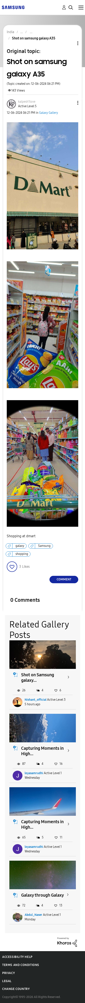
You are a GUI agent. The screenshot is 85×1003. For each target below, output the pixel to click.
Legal (7, 981)
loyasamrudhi (34, 773)
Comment (64, 579)
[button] (70, 102)
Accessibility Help (17, 957)
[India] (13, 7)
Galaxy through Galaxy (42, 895)
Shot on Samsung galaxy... (37, 677)
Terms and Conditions (20, 965)
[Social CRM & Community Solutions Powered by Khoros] (67, 942)
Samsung (44, 546)
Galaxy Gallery (48, 113)
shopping (21, 554)
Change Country (16, 989)
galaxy (19, 546)
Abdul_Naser (33, 915)
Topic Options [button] (70, 43)
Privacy (8, 973)
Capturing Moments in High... (42, 751)
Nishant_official (35, 700)
